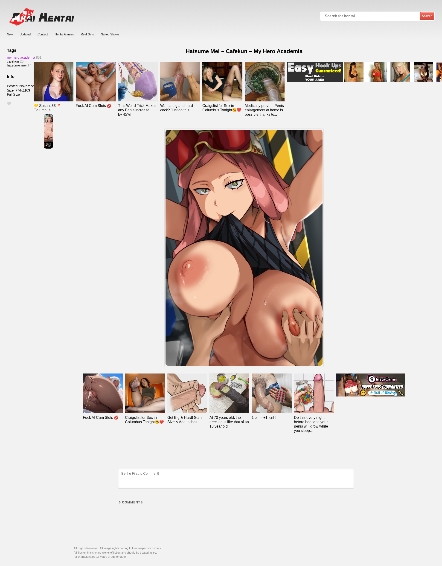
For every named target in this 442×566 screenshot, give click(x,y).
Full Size (13, 94)
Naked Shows (110, 34)
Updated (25, 34)
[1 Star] (9, 103)
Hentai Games (64, 34)
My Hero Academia (21, 57)
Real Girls (87, 34)
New (10, 34)
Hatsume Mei (16, 65)
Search (427, 16)
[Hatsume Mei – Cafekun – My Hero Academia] (244, 248)
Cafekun (13, 61)
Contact (43, 34)
